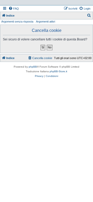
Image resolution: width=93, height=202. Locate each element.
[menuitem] (14, 8)
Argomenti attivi (45, 21)
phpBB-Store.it (58, 71)
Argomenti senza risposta (17, 21)
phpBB (33, 66)
